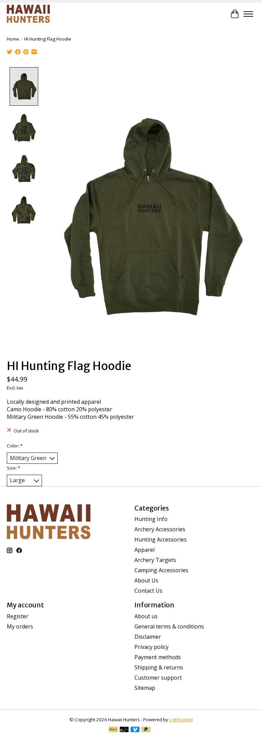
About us (146, 616)
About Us (146, 580)
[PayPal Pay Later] (146, 730)
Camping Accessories (161, 570)
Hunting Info (151, 519)
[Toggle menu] (248, 14)
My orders (20, 626)
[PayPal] (113, 730)
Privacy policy (151, 647)
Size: (13, 468)
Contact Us (148, 590)
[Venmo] (135, 730)
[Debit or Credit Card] (124, 730)
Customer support (158, 677)
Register (17, 616)
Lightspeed (181, 719)
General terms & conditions (169, 626)
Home (13, 39)
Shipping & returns (158, 667)
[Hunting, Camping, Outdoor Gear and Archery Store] (28, 14)
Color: (15, 446)
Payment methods (157, 657)
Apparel (144, 549)
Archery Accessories (159, 529)
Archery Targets (155, 560)
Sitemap (144, 688)
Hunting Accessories (160, 539)
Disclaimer (147, 636)
